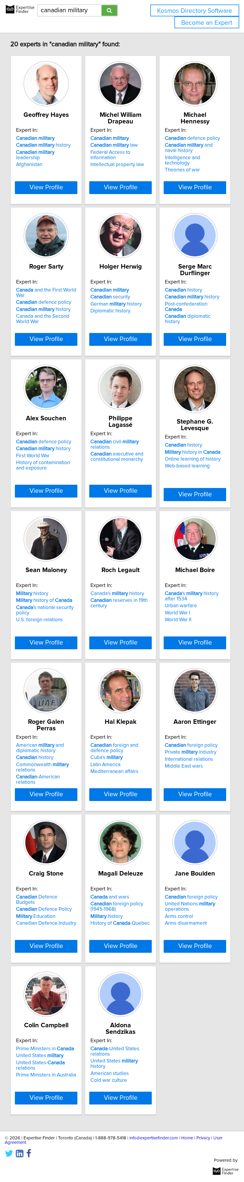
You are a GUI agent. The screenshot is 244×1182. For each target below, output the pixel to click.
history (43, 145)
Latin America (105, 764)
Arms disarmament (186, 923)
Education (35, 916)
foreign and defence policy (114, 748)
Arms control (179, 916)
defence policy (192, 138)
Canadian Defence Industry (46, 923)
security (110, 297)
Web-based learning (187, 466)
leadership (35, 155)
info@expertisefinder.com (153, 1138)
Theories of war (182, 170)
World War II (178, 619)
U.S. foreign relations (39, 619)
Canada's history (117, 593)
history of (44, 600)
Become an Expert (206, 23)
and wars (109, 897)
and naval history (189, 147)
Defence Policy (44, 909)
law (114, 145)
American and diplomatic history (40, 748)
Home (187, 1138)
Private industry (190, 752)
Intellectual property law (117, 164)
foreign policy (191, 745)
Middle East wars (184, 766)
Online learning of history (192, 459)
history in (192, 452)
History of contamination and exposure (43, 465)
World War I (177, 613)
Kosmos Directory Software (194, 11)
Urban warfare (181, 605)
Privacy (203, 1138)
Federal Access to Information (110, 155)
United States (39, 1055)
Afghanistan (29, 164)
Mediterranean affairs (114, 771)
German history (116, 304)
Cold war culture (108, 1080)
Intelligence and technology (182, 160)
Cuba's (106, 757)
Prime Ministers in (45, 1048)
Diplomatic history (110, 311)
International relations (189, 759)
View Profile (46, 187)
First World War (33, 455)
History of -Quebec (120, 923)
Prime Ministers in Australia (46, 1075)
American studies (109, 1073)
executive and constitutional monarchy (116, 456)
